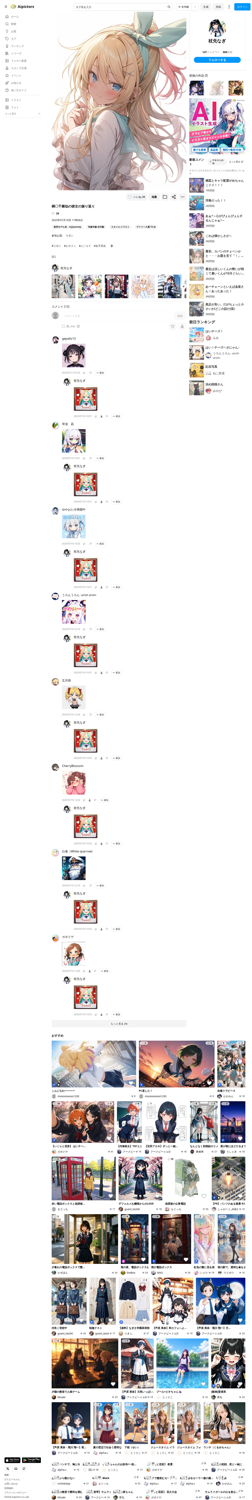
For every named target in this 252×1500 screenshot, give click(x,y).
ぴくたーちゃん (12, 1479)
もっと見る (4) (119, 1023)
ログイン (242, 6)
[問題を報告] (90, 372)
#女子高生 (100, 246)
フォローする (217, 60)
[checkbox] (63, 326)
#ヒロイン (70, 246)
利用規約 (8, 1488)
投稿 (218, 6)
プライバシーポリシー (15, 1492)
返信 (101, 372)
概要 (6, 1474)
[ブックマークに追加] (165, 197)
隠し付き (70, 326)
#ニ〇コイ (85, 246)
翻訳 (54, 256)
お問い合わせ (11, 1483)
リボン (69, 235)
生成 (205, 6)
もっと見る (234, 161)
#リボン (56, 246)
